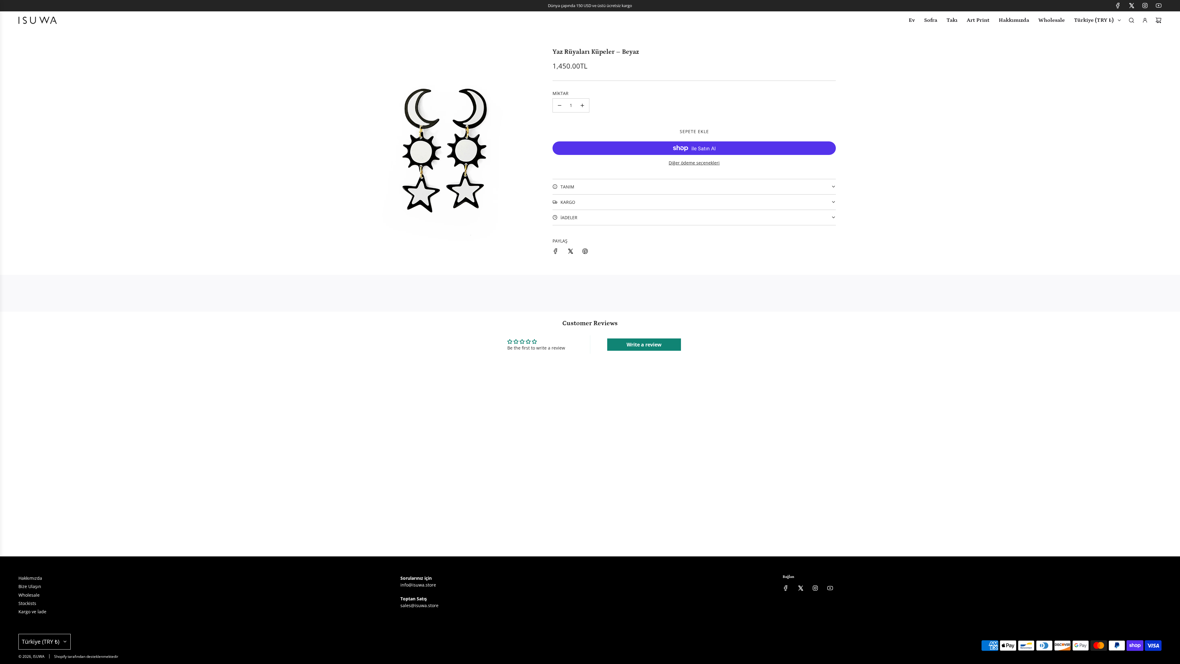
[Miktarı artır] (582, 105)
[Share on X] (570, 252)
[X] (1131, 5)
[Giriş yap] (1145, 20)
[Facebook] (1118, 5)
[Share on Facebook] (555, 252)
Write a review (644, 344)
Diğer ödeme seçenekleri (694, 163)
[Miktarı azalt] (559, 105)
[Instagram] (1145, 5)
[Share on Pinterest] (585, 252)
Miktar (560, 93)
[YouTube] (1158, 5)
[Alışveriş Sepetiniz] (1158, 20)
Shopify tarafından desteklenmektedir (86, 656)
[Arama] (1131, 20)
